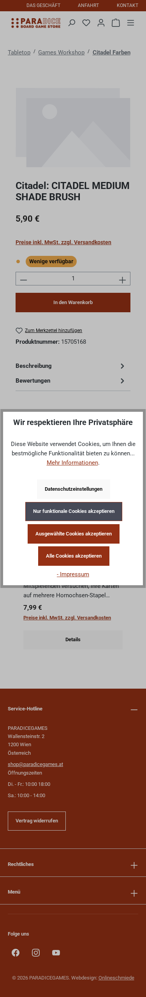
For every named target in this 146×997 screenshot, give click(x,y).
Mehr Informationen (72, 462)
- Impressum (73, 574)
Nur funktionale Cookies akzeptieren (73, 511)
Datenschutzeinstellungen (73, 489)
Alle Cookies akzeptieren (74, 556)
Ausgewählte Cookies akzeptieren (73, 534)
